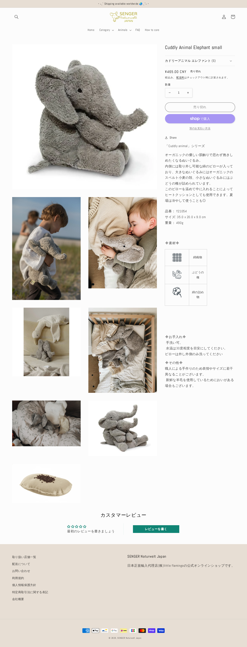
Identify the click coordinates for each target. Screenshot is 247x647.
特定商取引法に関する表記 (30, 592)
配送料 (180, 77)
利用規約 (18, 578)
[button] (16, 16)
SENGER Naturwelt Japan (129, 638)
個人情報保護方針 (24, 585)
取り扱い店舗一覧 (24, 557)
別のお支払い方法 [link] (199, 128)
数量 (168, 84)
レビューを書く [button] (156, 529)
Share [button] (173, 137)
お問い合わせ (21, 571)
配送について (21, 564)
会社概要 (18, 599)
